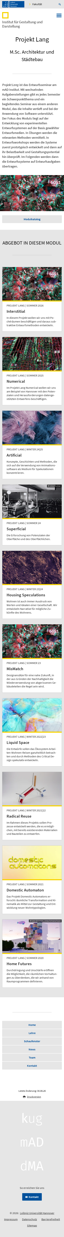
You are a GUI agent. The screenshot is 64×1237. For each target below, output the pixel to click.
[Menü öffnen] (59, 16)
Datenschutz (29, 1219)
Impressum (11, 1219)
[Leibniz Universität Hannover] (13, 4)
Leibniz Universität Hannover (37, 1213)
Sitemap (32, 1225)
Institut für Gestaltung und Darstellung (22, 24)
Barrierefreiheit (50, 1219)
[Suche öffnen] (60, 4)
